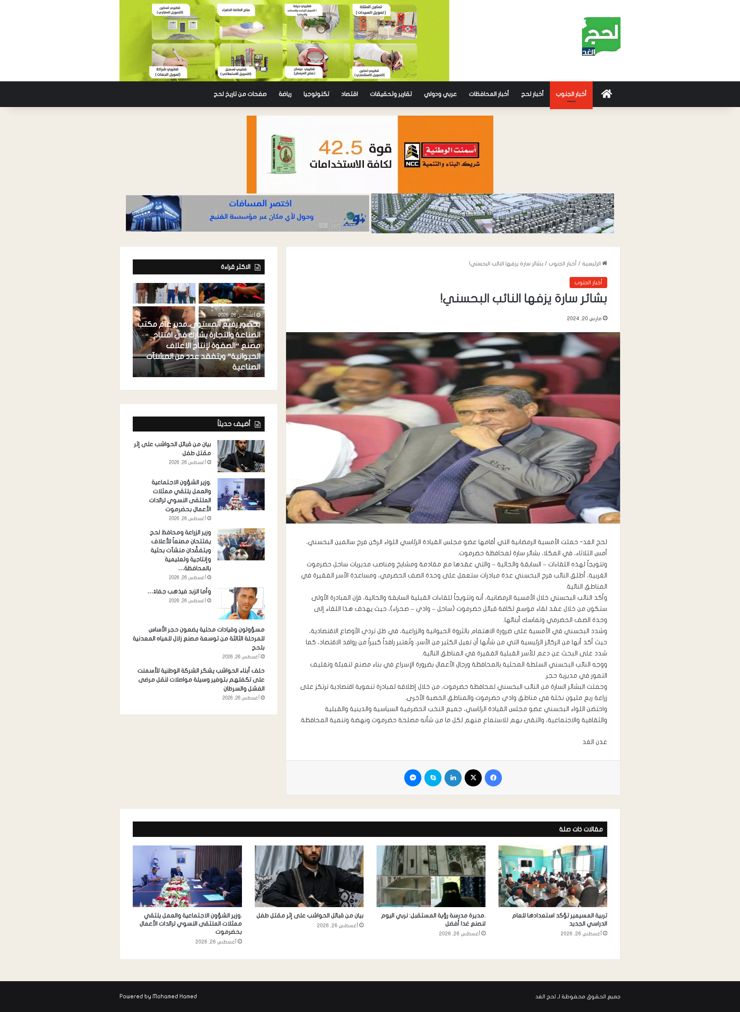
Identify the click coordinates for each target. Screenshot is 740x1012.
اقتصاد (349, 94)
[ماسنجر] (412, 777)
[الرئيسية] (607, 94)
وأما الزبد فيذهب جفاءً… (179, 591)
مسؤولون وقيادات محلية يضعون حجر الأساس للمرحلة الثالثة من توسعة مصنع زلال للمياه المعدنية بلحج (199, 638)
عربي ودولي (440, 94)
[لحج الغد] (601, 36)
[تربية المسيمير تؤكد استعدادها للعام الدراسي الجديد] (553, 876)
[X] (473, 777)
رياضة (285, 94)
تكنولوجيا (316, 94)
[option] (199, 330)
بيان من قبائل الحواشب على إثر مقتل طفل (310, 915)
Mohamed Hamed (174, 997)
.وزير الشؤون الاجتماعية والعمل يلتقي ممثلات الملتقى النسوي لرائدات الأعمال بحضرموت (191, 923)
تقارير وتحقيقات (391, 94)
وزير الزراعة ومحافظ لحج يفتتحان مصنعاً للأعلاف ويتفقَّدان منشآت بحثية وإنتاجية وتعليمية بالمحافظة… (180, 550)
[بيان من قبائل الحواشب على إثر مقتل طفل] (241, 456)
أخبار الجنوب (571, 94)
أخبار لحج (532, 94)
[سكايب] (433, 777)
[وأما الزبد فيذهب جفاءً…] (241, 603)
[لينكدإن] (453, 777)
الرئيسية (592, 264)
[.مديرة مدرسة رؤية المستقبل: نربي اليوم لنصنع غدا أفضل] (431, 876)
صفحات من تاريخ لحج (240, 94)
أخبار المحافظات (489, 94)
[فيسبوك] (493, 777)
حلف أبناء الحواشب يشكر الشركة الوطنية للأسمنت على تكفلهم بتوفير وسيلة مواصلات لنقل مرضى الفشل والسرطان (201, 679)
